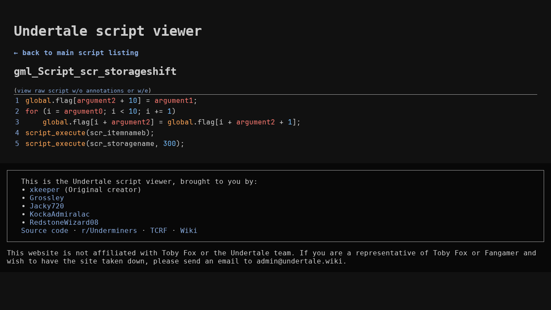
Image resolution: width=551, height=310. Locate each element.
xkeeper (45, 190)
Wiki (189, 230)
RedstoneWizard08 (64, 222)
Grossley (47, 198)
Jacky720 (47, 206)
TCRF (158, 230)
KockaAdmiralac (60, 214)
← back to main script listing (76, 53)
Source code (44, 230)
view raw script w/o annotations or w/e (82, 90)
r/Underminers (109, 230)
